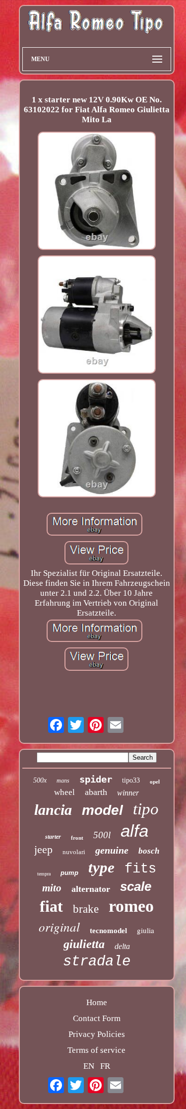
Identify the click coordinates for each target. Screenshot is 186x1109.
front (77, 838)
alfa (134, 830)
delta (122, 946)
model (102, 810)
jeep (43, 849)
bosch (148, 851)
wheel (64, 792)
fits (140, 869)
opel (155, 782)
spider (95, 779)
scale (135, 886)
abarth (96, 792)
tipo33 (131, 780)
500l (102, 835)
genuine (111, 850)
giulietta (84, 944)
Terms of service (96, 1050)
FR (105, 1066)
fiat (51, 906)
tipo (146, 809)
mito (52, 888)
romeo (131, 906)
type (101, 867)
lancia (53, 809)
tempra (44, 873)
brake (86, 909)
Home (96, 1002)
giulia (145, 930)
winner (128, 793)
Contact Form (97, 1018)
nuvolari (73, 852)
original (59, 926)
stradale (96, 961)
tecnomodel (108, 931)
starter (53, 836)
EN (88, 1066)
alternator (90, 889)
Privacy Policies (96, 1034)
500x (40, 780)
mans (63, 780)
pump (69, 872)
